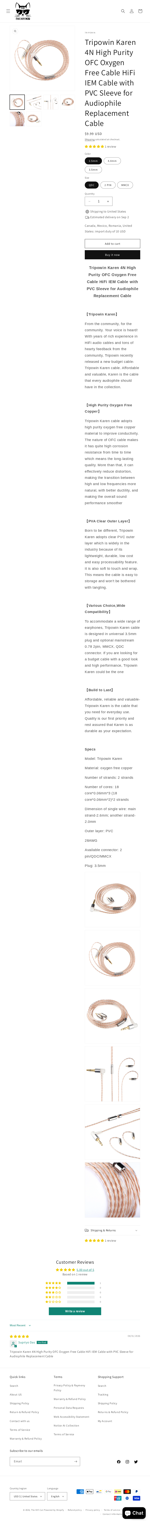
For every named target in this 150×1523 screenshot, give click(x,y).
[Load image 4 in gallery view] (67, 102)
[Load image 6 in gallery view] (34, 119)
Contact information (113, 1514)
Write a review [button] (75, 1311)
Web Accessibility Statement (71, 1416)
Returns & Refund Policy (113, 1412)
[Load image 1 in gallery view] (17, 102)
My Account (105, 1421)
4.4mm (112, 161)
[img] (19, 1336)
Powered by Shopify (54, 1510)
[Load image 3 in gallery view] (50, 102)
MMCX (125, 185)
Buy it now (112, 255)
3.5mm (93, 169)
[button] (8, 11)
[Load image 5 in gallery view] (17, 119)
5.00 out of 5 (85, 1270)
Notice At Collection (66, 1425)
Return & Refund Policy (24, 1412)
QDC (92, 185)
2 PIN (108, 185)
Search (14, 1385)
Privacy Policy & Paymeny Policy (69, 1388)
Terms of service (112, 1510)
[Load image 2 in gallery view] (34, 102)
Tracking (103, 1394)
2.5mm (93, 161)
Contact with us (20, 1421)
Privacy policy (93, 1510)
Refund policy (75, 1510)
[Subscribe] (75, 1461)
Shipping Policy (19, 1403)
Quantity (90, 193)
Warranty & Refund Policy (26, 1438)
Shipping (90, 139)
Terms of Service (20, 1430)
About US (16, 1394)
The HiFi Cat (37, 1510)
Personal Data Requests (69, 1408)
